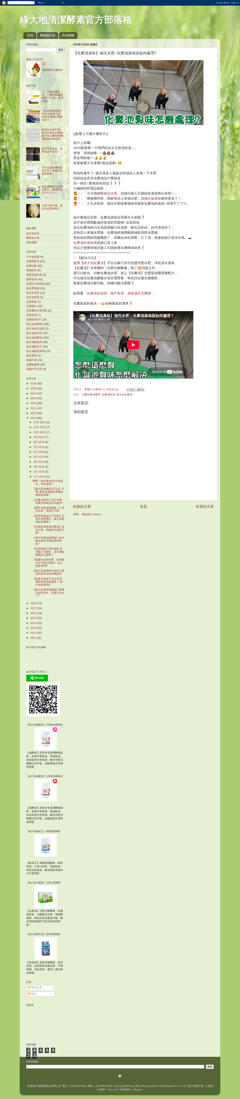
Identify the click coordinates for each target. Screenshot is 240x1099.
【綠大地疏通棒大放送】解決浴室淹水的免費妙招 (48, 572)
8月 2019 (39, 442)
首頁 (30, 35)
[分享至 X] (135, 390)
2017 (33, 608)
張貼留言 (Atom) (91, 514)
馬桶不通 (31, 360)
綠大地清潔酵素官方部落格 (76, 19)
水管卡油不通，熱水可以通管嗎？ (52, 207)
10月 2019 (39, 432)
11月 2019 (39, 427)
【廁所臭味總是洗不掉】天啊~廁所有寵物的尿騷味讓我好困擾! (48, 491)
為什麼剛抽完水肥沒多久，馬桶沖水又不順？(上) (52, 189)
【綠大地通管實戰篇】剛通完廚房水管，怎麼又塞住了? (48, 592)
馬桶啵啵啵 (32, 364)
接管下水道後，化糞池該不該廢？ (52, 150)
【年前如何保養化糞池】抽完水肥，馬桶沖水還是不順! (48, 529)
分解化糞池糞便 (91, 394)
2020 (33, 413)
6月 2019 (39, 452)
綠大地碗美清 (34, 342)
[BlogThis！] (132, 390)
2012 (33, 632)
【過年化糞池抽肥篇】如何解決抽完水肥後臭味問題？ (48, 540)
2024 (33, 393)
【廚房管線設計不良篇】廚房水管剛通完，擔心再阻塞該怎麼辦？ (48, 518)
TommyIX (113, 1089)
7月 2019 (39, 447)
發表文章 (36, 987)
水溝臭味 (31, 301)
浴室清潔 (31, 315)
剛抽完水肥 (108, 193)
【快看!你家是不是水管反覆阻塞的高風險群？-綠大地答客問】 (48, 581)
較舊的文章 (205, 506)
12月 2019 (39, 422)
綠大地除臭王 (34, 346)
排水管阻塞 (32, 297)
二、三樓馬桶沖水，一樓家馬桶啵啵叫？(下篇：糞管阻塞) (53, 97)
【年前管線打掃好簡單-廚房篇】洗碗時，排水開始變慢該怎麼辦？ (48, 551)
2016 (33, 613)
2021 (33, 408)
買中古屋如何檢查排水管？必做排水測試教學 (52, 170)
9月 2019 (39, 437)
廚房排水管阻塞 (35, 283)
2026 (33, 383)
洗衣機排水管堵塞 (36, 310)
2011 (33, 637)
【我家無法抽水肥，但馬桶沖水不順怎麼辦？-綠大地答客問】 (48, 562)
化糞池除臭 (108, 394)
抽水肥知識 (32, 288)
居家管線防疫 (34, 274)
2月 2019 (39, 471)
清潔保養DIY (33, 319)
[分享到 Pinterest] (143, 390)
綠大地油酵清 (34, 337)
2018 (33, 603)
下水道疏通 (32, 256)
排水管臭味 (32, 292)
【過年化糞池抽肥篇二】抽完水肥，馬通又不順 (48, 509)
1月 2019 (39, 476)
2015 (33, 618)
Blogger (137, 1089)
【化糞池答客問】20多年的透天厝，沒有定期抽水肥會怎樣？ (52, 115)
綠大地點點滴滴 (35, 351)
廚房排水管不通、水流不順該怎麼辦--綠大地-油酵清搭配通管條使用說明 (53, 134)
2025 (33, 388)
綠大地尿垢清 (34, 333)
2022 (33, 403)
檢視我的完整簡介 (52, 70)
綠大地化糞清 (93, 263)
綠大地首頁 (32, 233)
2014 (33, 623)
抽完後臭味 (152, 198)
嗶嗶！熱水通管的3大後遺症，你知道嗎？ (48, 482)
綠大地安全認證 (35, 328)
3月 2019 (39, 466)
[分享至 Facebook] (139, 390)
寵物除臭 (31, 270)
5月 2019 (39, 456)
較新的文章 (82, 506)
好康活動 (31, 265)
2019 (33, 418)
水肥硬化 (31, 306)
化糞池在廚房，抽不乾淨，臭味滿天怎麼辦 (119, 293)
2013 (33, 628)
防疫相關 (68, 35)
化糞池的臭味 (83, 243)
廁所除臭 (31, 279)
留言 (34, 994)
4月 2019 (39, 461)
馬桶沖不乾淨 (34, 369)
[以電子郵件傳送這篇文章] (128, 390)
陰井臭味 (31, 355)
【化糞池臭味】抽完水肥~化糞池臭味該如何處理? (48, 501)
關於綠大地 (47, 35)
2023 (33, 398)
